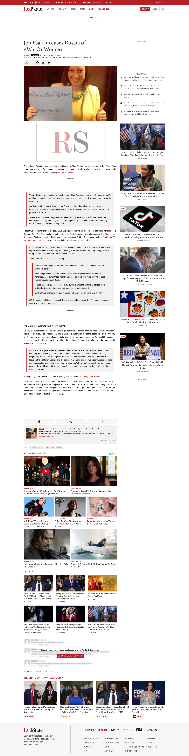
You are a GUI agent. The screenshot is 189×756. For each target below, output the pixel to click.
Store (82, 9)
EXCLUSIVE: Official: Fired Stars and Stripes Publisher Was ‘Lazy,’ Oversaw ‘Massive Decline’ (101, 627)
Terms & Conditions (134, 746)
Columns (108, 750)
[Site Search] (162, 9)
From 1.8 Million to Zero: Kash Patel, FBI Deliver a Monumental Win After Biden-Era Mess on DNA (38, 596)
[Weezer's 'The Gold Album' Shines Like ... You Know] (102, 583)
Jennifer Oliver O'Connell (32, 633)
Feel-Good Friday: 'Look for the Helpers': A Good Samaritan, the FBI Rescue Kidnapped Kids (37, 627)
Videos (73, 9)
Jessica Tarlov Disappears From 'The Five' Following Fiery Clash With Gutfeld (148, 709)
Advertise (129, 742)
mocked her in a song (92, 209)
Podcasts (62, 9)
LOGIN (155, 9)
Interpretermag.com (32, 240)
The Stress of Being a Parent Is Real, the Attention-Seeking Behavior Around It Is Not (142, 236)
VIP (85, 750)
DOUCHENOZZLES (36, 447)
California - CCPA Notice (155, 738)
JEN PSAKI (50, 447)
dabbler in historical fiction (72, 431)
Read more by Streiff (108, 440)
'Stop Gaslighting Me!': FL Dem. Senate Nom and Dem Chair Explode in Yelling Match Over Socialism (76, 709)
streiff (28, 55)
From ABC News (65, 172)
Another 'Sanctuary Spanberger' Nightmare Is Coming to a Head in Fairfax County (70, 627)
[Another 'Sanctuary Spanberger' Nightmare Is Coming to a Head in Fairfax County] (70, 614)
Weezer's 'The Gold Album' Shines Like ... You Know (102, 594)
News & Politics (111, 742)
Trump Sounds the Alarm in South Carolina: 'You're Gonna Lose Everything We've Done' (70, 596)
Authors (50, 9)
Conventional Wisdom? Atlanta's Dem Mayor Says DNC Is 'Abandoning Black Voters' (142, 321)
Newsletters (151, 746)
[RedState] (33, 9)
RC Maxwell (92, 633)
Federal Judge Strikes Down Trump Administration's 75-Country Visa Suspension (39, 709)
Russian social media (41, 209)
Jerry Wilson (92, 599)
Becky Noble (143, 199)
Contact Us (89, 742)
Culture (107, 746)
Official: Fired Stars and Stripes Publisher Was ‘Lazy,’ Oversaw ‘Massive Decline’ (74, 2)
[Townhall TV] (103, 9)
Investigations (111, 738)
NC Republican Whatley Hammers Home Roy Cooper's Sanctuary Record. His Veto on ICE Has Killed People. (143, 278)
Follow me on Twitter (46, 436)
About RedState (91, 738)
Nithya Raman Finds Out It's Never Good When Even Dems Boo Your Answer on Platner (142, 195)
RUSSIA (59, 447)
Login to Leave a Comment (70, 656)
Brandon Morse (143, 240)
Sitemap (150, 742)
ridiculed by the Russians (89, 376)
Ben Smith (27, 602)
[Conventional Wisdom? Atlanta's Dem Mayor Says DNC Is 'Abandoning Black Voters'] (142, 303)
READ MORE (159, 2)
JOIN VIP (145, 9)
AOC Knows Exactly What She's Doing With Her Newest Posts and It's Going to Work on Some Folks (143, 365)
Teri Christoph (61, 602)
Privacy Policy (131, 750)
